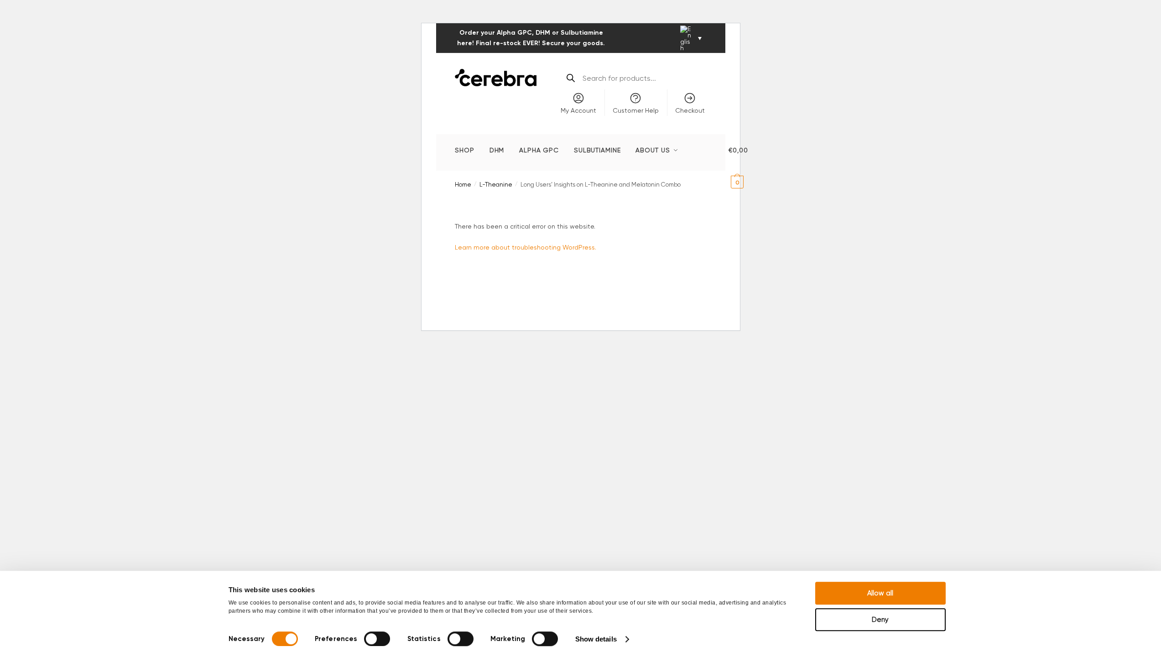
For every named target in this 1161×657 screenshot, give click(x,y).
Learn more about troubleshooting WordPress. (525, 247)
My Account (578, 110)
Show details (596, 639)
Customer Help (636, 110)
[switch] (377, 638)
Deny (880, 619)
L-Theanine (495, 184)
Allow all (880, 593)
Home (463, 184)
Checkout (690, 110)
